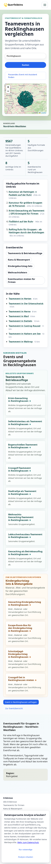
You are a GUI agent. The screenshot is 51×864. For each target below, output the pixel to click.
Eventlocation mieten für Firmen (21, 281)
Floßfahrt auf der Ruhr (21, 221)
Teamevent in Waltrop (21, 341)
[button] (8, 87)
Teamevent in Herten (20, 298)
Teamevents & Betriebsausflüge (25, 253)
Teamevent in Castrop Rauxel (24, 325)
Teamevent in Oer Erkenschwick (26, 303)
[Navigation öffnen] (45, 5)
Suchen (25, 65)
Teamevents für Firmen (13, 805)
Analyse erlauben (25, 857)
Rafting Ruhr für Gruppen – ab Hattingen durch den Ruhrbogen (26, 231)
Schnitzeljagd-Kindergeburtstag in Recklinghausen (18, 654)
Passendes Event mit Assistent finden (22, 76)
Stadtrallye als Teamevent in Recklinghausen (22, 492)
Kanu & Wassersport (19, 259)
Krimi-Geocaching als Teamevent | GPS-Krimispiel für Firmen (26, 212)
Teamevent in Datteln (20, 321)
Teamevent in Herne (19, 311)
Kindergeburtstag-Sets (20, 266)
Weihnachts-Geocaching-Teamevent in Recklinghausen (20, 517)
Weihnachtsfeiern (17, 272)
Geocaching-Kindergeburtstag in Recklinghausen (24, 603)
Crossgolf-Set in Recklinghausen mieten (21, 679)
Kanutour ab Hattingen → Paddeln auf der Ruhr (23, 193)
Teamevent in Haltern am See (25, 333)
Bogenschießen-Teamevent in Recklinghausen (22, 446)
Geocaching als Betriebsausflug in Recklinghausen (25, 553)
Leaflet (43, 113)
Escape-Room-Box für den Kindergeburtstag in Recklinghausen (20, 628)
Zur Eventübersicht (14, 708)
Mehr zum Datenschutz (28, 842)
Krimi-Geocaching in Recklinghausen (18, 399)
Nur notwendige (25, 849)
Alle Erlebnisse (10, 802)
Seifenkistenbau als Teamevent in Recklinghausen (25, 423)
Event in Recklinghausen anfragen (21, 702)
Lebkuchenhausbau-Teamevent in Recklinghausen (25, 536)
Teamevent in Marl (19, 316)
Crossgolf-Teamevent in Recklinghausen (19, 469)
